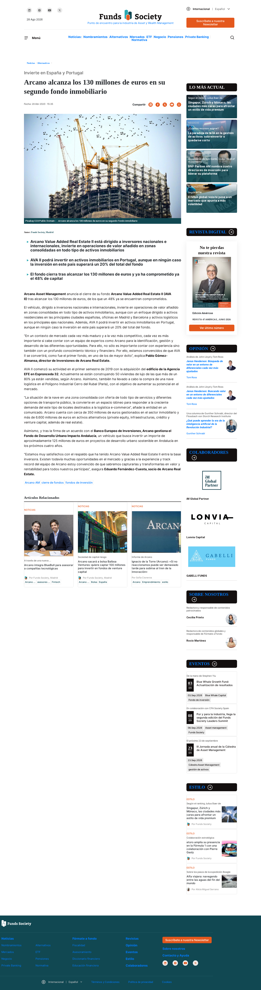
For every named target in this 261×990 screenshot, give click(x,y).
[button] (210, 9)
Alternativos (118, 37)
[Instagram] (39, 10)
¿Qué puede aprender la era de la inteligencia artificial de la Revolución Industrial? (205, 424)
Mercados (137, 37)
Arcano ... (30, 582)
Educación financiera (85, 965)
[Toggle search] (232, 37)
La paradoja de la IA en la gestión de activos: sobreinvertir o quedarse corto (211, 136)
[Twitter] (59, 10)
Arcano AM (32, 482)
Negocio (160, 37)
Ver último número (212, 328)
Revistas (132, 938)
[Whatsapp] (179, 104)
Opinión (198, 348)
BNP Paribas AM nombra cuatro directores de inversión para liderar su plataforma (210, 170)
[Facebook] (158, 104)
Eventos (199, 663)
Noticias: (75, 37)
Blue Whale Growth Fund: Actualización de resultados (215, 683)
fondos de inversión (79, 482)
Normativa (139, 40)
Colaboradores (208, 452)
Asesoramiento (81, 952)
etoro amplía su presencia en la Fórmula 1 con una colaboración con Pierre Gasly (203, 847)
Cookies (167, 982)
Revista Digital (207, 232)
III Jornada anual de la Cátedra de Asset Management (216, 748)
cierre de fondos (53, 482)
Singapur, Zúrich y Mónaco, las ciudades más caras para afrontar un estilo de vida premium (211, 106)
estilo (165, 582)
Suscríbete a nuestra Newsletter (210, 22)
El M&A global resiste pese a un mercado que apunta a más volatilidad (210, 200)
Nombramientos (95, 37)
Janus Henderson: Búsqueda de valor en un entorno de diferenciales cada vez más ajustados (204, 366)
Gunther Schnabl (195, 433)
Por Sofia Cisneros (142, 577)
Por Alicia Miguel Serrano (205, 889)
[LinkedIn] (29, 10)
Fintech (56, 582)
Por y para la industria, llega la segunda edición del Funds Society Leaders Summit (216, 717)
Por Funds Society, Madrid (43, 577)
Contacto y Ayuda (175, 955)
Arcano (136, 582)
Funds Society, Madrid (42, 232)
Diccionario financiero (86, 958)
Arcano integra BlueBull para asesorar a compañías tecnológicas (48, 566)
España (103, 582)
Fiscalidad (78, 945)
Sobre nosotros (208, 594)
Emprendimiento (151, 582)
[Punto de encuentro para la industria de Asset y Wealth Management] (130, 17)
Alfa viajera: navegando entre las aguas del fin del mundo (203, 880)
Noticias (7, 938)
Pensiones (175, 37)
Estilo (197, 787)
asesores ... (43, 582)
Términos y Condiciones (105, 982)
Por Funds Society (201, 824)
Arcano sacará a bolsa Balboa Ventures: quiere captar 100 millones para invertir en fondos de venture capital (101, 566)
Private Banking (197, 37)
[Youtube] (49, 10)
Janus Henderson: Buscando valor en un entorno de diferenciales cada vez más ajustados (206, 395)
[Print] (172, 104)
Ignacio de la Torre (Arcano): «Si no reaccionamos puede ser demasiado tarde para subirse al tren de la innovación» (155, 566)
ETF (149, 37)
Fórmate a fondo (84, 938)
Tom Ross (191, 377)
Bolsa (94, 582)
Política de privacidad (140, 982)
